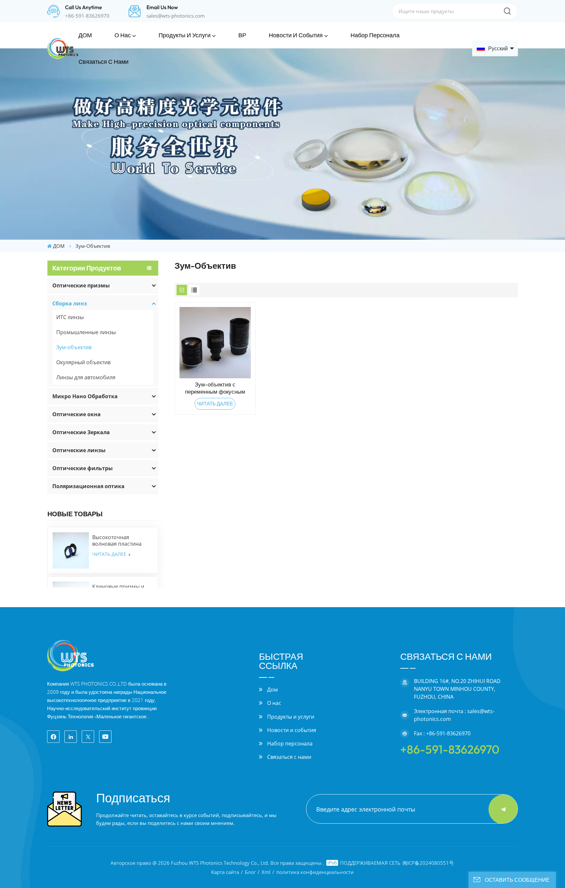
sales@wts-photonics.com (175, 15)
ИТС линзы (70, 317)
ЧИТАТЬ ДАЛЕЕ (110, 554)
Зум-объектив (74, 347)
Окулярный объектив (83, 362)
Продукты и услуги (185, 35)
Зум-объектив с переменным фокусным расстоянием (215, 388)
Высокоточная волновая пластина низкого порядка (117, 540)
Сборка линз (69, 303)
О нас (122, 35)
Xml (266, 872)
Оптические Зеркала (81, 432)
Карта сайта (225, 872)
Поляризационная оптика (88, 486)
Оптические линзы (79, 450)
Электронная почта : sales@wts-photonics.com (454, 715)
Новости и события (296, 35)
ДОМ (85, 35)
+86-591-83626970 (87, 15)
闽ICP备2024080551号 (428, 863)
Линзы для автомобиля (85, 377)
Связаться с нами (103, 61)
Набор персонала (375, 35)
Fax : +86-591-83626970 (442, 733)
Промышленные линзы (86, 332)
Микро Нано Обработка (85, 396)
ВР (242, 35)
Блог (250, 872)
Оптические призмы (81, 285)
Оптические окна (76, 414)
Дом (272, 689)
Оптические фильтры (82, 468)
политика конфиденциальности (315, 872)
